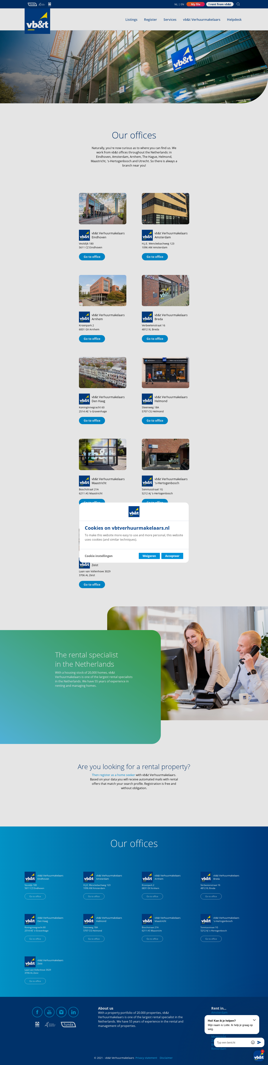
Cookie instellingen (99, 556)
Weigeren (149, 556)
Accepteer (172, 556)
